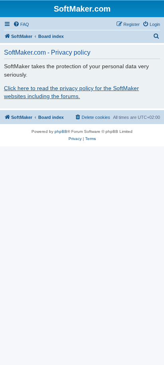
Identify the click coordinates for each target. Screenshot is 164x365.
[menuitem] (21, 24)
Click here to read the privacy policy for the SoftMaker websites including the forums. (71, 92)
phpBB (61, 131)
